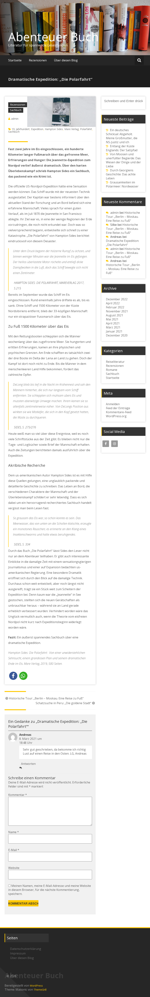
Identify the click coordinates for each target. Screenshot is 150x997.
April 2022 (113, 303)
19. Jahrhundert (21, 129)
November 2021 (117, 311)
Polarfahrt (86, 129)
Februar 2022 (115, 307)
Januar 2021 (114, 331)
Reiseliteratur (115, 362)
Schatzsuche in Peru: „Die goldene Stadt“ (63, 703)
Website (13, 868)
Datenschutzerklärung (25, 949)
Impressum (18, 953)
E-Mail (13, 850)
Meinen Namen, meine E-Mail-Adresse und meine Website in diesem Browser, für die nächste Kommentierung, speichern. (49, 890)
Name (13, 832)
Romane (111, 370)
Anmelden (113, 404)
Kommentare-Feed (118, 412)
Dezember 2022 (117, 299)
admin (14, 118)
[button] (13, 676)
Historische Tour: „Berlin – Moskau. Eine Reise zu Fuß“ (46, 698)
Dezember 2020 (117, 335)
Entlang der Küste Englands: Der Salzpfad (121, 148)
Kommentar (17, 795)
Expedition (37, 129)
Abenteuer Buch (53, 37)
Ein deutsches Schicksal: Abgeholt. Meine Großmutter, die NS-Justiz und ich (121, 136)
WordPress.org (116, 416)
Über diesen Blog (66, 60)
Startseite (15, 60)
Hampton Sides (54, 129)
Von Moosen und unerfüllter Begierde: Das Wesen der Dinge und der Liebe (123, 160)
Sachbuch (15, 110)
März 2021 (113, 327)
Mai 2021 (112, 319)
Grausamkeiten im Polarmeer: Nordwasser (122, 184)
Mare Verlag (71, 129)
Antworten (28, 764)
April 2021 (113, 323)
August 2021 (114, 315)
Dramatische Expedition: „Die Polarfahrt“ (122, 243)
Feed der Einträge (118, 408)
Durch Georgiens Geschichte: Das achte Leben (121, 174)
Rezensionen (38, 60)
